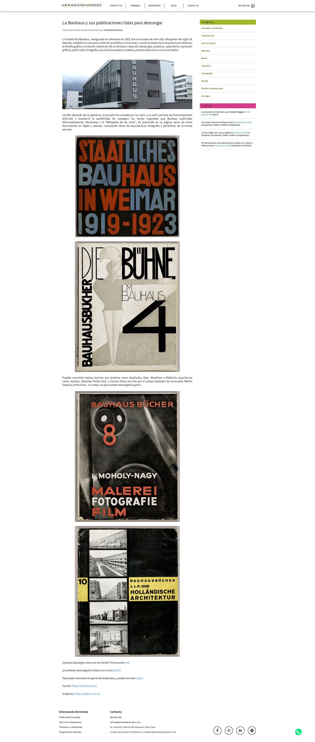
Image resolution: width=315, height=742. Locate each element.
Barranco (205, 50)
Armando (135, 5)
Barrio (204, 58)
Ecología (205, 96)
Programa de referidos (70, 732)
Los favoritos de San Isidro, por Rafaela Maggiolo (225, 113)
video (139, 678)
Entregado (155, 5)
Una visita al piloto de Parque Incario (226, 123)
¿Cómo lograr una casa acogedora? (225, 134)
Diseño (204, 81)
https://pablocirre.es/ (84, 686)
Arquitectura (207, 35)
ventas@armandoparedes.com (125, 722)
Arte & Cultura (208, 43)
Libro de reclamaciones (70, 722)
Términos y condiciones (71, 727)
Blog (174, 5)
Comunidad (207, 73)
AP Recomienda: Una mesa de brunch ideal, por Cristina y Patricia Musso (227, 144)
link (127, 663)
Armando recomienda (211, 28)
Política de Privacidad (69, 717)
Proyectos (116, 5)
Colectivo (206, 65)
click (116, 670)
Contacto (193, 5)
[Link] (217, 730)
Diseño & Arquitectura (212, 88)
